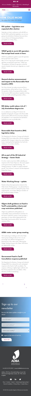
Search (13, 382)
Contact (8, 382)
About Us (18, 4)
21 (23, 288)
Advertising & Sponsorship (22, 382)
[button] (29, 9)
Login (13, 4)
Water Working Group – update (14, 181)
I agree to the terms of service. (12, 335)
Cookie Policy (24, 384)
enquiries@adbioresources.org (21, 368)
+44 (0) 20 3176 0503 (7, 368)
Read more (8, 44)
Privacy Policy (17, 384)
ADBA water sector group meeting (15, 232)
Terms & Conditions (7, 384)
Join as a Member (6, 4)
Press (4, 382)
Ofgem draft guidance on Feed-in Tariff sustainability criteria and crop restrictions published (15, 206)
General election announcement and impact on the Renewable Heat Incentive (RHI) (15, 81)
